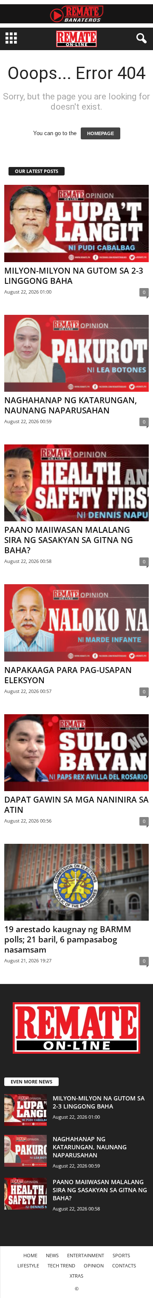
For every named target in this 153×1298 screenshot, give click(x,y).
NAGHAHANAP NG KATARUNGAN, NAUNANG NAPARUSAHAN (70, 405)
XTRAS (76, 1276)
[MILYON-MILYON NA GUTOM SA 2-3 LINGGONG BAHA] (76, 223)
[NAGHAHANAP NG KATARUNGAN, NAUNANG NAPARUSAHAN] (76, 353)
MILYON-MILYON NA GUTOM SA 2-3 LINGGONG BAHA (73, 275)
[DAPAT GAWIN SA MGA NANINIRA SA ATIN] (76, 752)
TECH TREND (61, 1265)
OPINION (94, 1265)
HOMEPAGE (100, 133)
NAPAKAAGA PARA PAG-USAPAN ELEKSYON (68, 675)
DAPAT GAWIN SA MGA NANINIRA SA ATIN (76, 804)
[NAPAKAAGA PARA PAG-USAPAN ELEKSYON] (76, 622)
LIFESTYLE (28, 1265)
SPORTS (121, 1255)
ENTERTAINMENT (85, 1255)
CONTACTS (124, 1265)
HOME (30, 1255)
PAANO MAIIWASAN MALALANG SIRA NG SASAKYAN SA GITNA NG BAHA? (68, 540)
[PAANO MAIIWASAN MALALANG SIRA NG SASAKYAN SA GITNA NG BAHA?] (76, 482)
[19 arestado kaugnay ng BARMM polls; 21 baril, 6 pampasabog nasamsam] (76, 882)
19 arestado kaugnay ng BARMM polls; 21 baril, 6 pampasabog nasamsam (67, 939)
